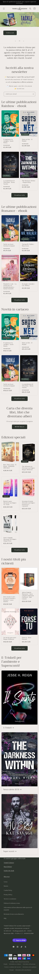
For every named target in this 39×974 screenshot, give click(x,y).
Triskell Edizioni (9, 862)
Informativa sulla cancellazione (23, 970)
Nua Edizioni (8, 866)
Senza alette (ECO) (11, 790)
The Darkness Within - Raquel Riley (28, 181)
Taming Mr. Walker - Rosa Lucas (28, 245)
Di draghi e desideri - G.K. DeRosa (28, 285)
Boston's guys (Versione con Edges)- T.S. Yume (10, 503)
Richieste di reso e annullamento (14, 914)
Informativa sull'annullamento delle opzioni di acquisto (18, 909)
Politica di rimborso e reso (12, 903)
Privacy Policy (8, 894)
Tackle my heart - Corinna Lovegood (9, 245)
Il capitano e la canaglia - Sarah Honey (8, 141)
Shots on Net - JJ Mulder (27, 140)
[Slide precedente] (15, 41)
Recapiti (12, 970)
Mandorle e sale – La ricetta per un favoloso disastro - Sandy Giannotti (9, 286)
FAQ (5, 918)
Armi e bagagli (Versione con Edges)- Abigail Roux (10, 539)
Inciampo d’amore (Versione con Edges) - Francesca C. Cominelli (29, 504)
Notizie (6, 886)
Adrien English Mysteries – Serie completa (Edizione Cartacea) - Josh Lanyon (28, 596)
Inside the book (9, 870)
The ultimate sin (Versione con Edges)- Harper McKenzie (28, 468)
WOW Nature (19, 427)
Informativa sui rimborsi (15, 964)
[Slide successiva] (24, 41)
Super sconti (8, 851)
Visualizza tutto (19, 195)
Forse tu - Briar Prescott (26, 638)
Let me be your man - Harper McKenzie (10, 638)
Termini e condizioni (10, 899)
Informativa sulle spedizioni (29, 967)
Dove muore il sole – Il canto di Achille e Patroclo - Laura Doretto (9, 599)
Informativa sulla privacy (29, 964)
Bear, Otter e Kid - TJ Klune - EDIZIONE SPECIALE (9, 466)
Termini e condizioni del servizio (12, 967)
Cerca (5, 882)
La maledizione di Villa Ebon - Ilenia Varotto (9, 182)
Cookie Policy (8, 890)
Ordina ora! (10, 33)
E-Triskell (7, 728)
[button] (4, 9)
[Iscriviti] (33, 94)
